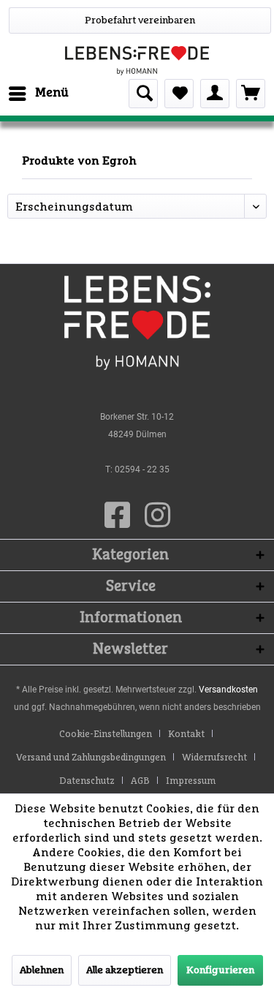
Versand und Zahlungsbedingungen (91, 758)
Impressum (191, 781)
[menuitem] (38, 93)
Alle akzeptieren (124, 970)
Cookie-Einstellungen (105, 734)
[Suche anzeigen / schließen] (143, 93)
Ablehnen (42, 970)
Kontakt (186, 734)
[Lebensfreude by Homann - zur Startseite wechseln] (137, 60)
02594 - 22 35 (142, 469)
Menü (52, 93)
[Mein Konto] (214, 93)
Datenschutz (87, 781)
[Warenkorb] (250, 93)
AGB (140, 781)
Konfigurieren (220, 970)
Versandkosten (228, 689)
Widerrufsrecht (214, 758)
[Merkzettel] (179, 93)
